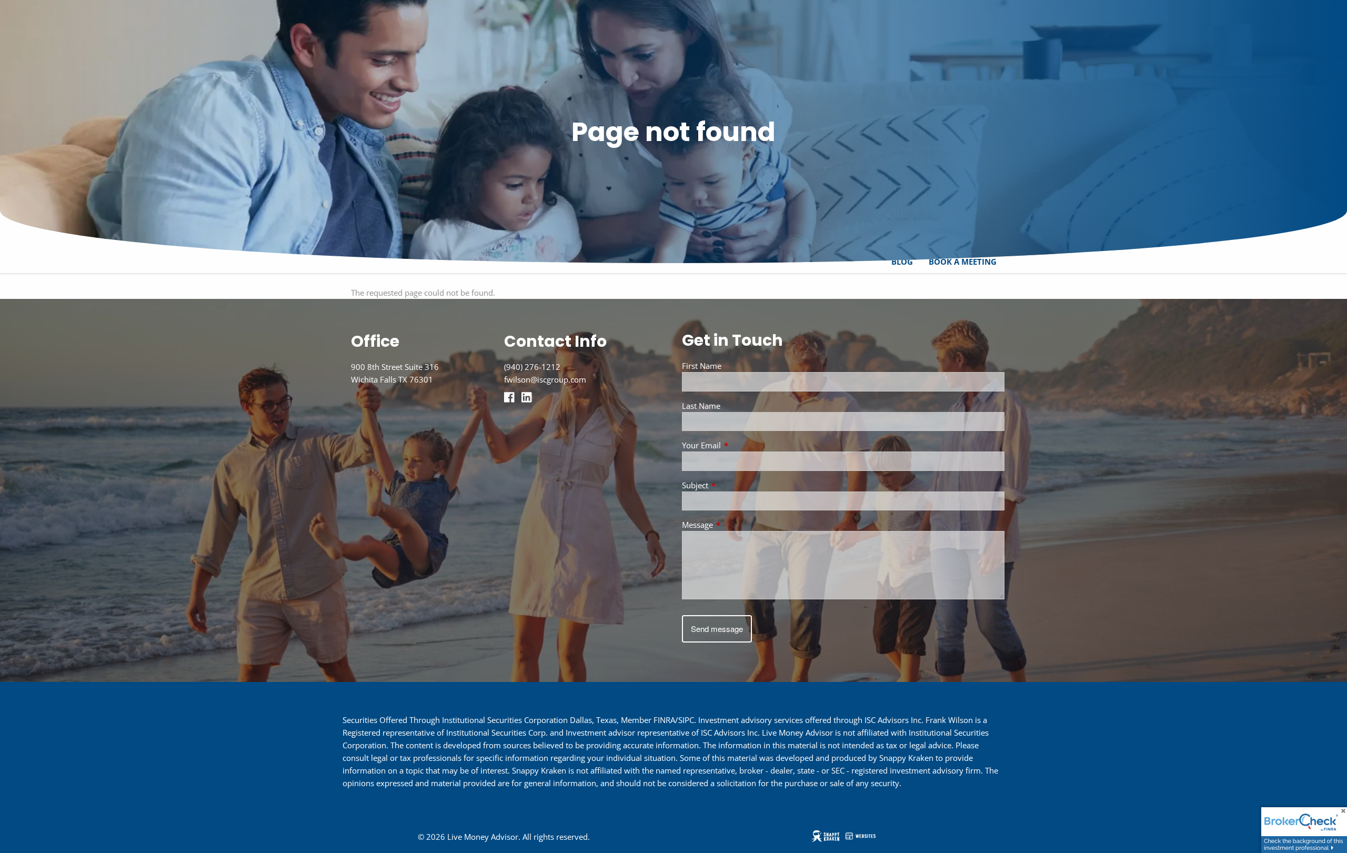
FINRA (664, 720)
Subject (734, 485)
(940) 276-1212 (532, 367)
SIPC (686, 720)
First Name (701, 365)
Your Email (740, 445)
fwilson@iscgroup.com (545, 379)
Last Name (701, 405)
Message (736, 524)
